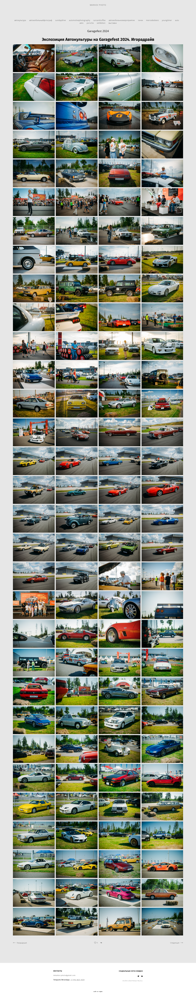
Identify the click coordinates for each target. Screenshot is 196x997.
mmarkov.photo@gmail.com (64, 975)
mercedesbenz (152, 20)
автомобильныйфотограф (41, 20)
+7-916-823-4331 (77, 980)
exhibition (101, 23)
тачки (140, 20)
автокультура (20, 20)
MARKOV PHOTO (98, 5)
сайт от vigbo (98, 991)
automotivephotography (80, 20)
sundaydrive (60, 20)
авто (82, 23)
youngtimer (167, 20)
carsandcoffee (99, 20)
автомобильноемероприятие (122, 20)
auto (177, 20)
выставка (113, 23)
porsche (90, 23)
